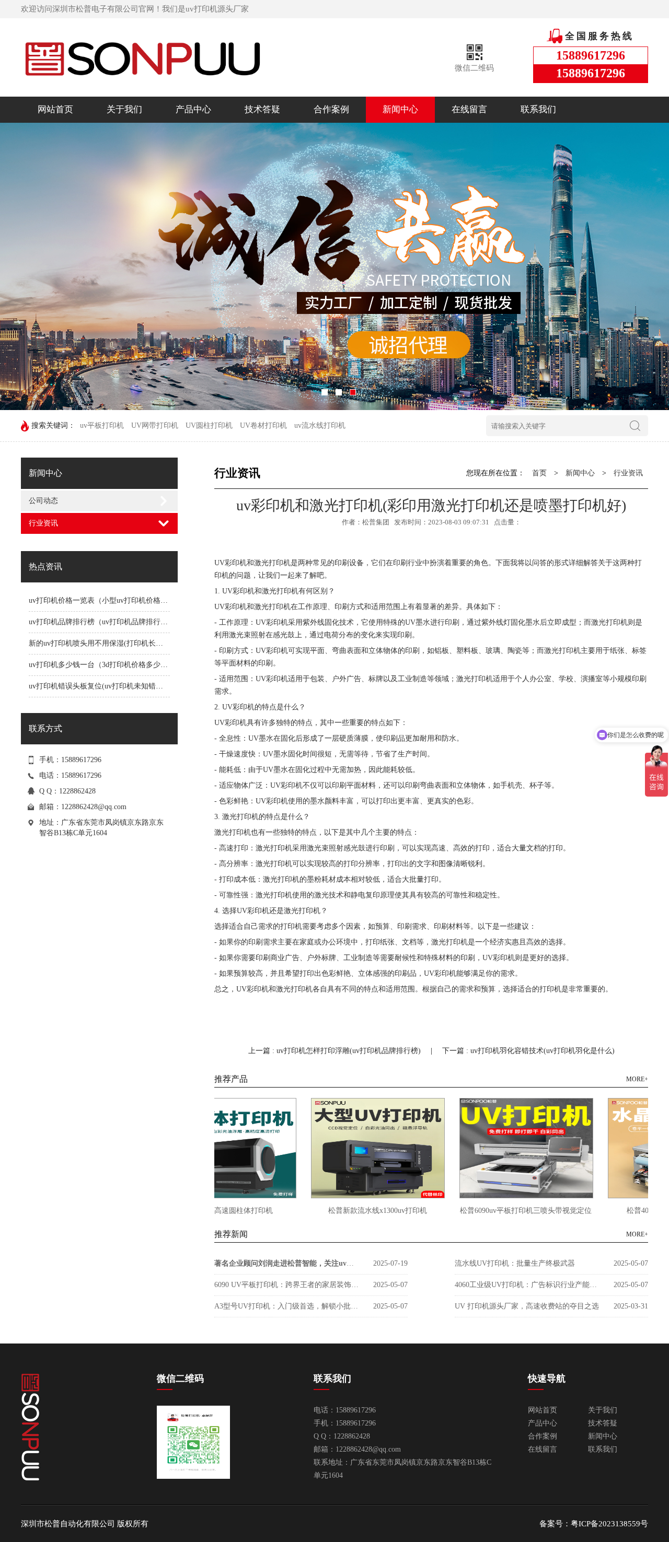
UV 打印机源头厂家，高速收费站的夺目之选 (527, 1306)
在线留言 (469, 109)
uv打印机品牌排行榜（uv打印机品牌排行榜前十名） (113, 622)
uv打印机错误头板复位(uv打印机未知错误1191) (104, 686)
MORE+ (637, 1079)
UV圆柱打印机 (209, 425)
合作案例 (331, 109)
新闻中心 (400, 109)
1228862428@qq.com (93, 807)
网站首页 (55, 109)
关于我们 (124, 109)
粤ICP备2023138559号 (609, 1524)
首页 (539, 473)
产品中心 (193, 109)
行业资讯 (43, 523)
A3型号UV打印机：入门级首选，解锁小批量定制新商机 (287, 1306)
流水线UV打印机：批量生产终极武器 (515, 1263)
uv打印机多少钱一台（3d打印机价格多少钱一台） (109, 665)
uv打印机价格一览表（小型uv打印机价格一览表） (109, 600)
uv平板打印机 (102, 425)
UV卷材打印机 (263, 425)
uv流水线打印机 (319, 425)
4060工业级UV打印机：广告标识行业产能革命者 (528, 1285)
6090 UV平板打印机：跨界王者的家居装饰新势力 (287, 1285)
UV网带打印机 (154, 425)
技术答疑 (262, 109)
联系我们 (538, 109)
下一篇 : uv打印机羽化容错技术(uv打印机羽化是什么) (528, 1051)
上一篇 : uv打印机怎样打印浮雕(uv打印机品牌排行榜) (335, 1051)
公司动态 (43, 501)
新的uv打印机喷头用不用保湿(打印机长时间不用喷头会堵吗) (126, 643)
